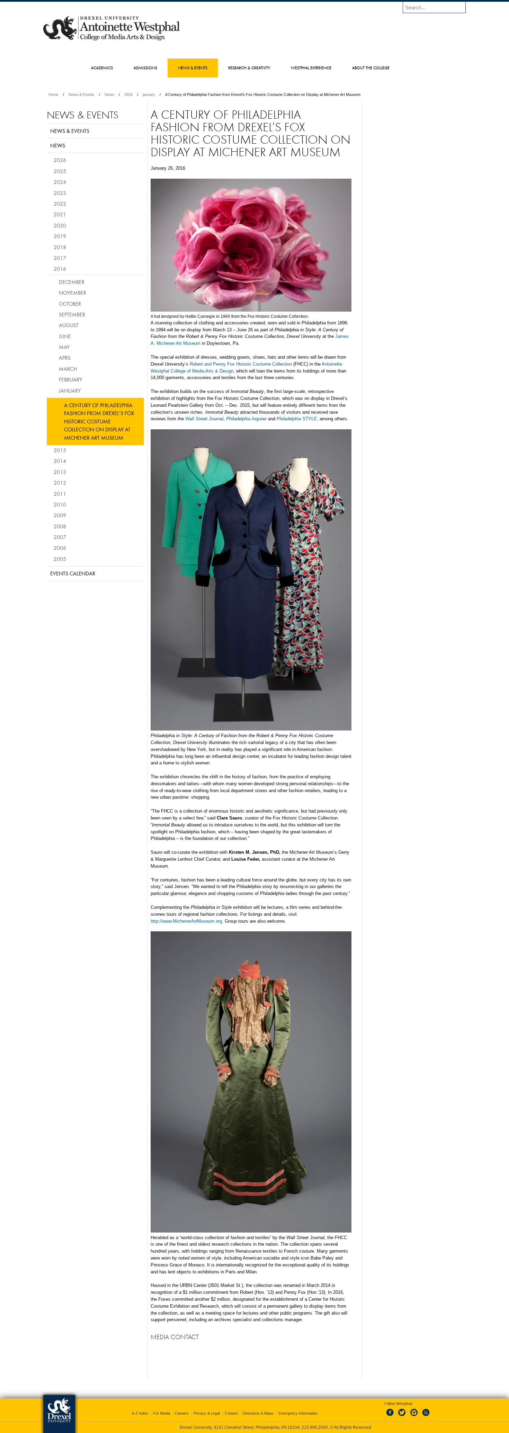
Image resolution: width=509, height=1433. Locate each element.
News (109, 94)
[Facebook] (391, 1416)
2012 (60, 482)
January (70, 390)
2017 (60, 257)
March (68, 368)
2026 (60, 159)
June (65, 336)
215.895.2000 (315, 1427)
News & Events (82, 94)
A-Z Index (140, 1413)
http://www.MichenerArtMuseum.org (186, 921)
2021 (60, 214)
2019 (60, 236)
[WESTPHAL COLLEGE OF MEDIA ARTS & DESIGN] (111, 40)
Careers (182, 1413)
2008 (60, 526)
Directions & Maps (258, 1413)
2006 (60, 547)
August (69, 325)
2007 (60, 537)
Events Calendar (72, 573)
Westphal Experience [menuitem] (311, 67)
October (70, 303)
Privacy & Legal (207, 1413)
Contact (231, 1413)
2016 (128, 94)
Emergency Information (298, 1413)
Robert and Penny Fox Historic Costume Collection (241, 364)
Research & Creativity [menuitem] (249, 67)
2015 (60, 450)
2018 (60, 247)
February (70, 379)
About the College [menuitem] (371, 67)
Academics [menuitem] (102, 67)
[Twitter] (403, 1416)
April (65, 357)
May (64, 346)
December (71, 281)
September (72, 314)
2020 (60, 225)
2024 (60, 181)
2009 (60, 515)
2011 (60, 493)
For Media (161, 1413)
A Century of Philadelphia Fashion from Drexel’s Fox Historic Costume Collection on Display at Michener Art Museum (99, 421)
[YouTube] (425, 1416)
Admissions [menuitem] (145, 67)
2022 (60, 203)
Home (53, 94)
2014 (60, 460)
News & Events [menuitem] (192, 67)
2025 (60, 171)
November (72, 292)
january (149, 94)
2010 (60, 504)
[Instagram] (414, 1416)
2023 (60, 192)
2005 (60, 558)
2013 (60, 471)
